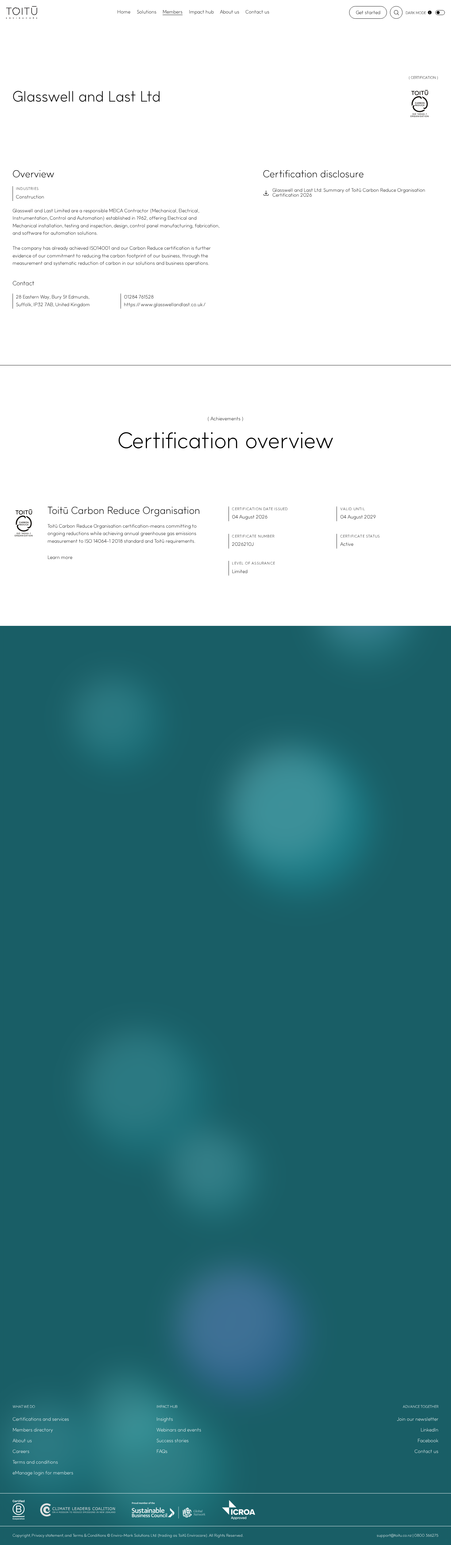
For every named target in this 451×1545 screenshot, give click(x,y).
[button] (369, 1419)
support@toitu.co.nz (394, 1536)
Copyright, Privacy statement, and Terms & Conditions (59, 1536)
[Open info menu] (429, 12)
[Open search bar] (396, 12)
